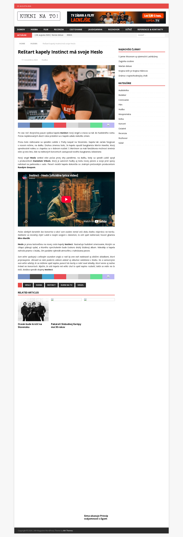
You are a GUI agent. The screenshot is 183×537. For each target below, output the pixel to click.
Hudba (34, 29)
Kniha (121, 119)
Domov (21, 29)
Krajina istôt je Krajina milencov (133, 70)
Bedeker (122, 95)
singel (80, 285)
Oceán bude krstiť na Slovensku (30, 325)
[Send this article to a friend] (72, 125)
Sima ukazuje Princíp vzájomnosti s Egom (96, 517)
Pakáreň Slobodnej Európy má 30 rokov (66, 325)
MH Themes (68, 530)
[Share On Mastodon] (108, 125)
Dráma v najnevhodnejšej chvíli (133, 75)
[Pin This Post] (60, 125)
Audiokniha (124, 90)
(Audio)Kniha (95, 29)
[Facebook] (160, 6)
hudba (39, 285)
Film (46, 29)
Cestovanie (76, 29)
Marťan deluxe (125, 66)
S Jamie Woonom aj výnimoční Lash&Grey (138, 56)
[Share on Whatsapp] (96, 125)
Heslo (28, 285)
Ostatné (122, 128)
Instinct (51, 285)
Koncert (122, 123)
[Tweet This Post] (36, 125)
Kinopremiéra (125, 114)
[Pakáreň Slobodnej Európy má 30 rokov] (66, 309)
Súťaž (128, 29)
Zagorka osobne (126, 61)
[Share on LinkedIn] (48, 125)
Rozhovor (114, 29)
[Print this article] (84, 125)
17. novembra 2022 (29, 60)
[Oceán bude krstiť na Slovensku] (33, 309)
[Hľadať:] (151, 35)
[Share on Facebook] (24, 125)
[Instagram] (166, 6)
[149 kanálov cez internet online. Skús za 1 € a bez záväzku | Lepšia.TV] (116, 22)
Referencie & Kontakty (150, 29)
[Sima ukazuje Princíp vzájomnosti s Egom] (99, 405)
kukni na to (66, 285)
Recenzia (59, 29)
